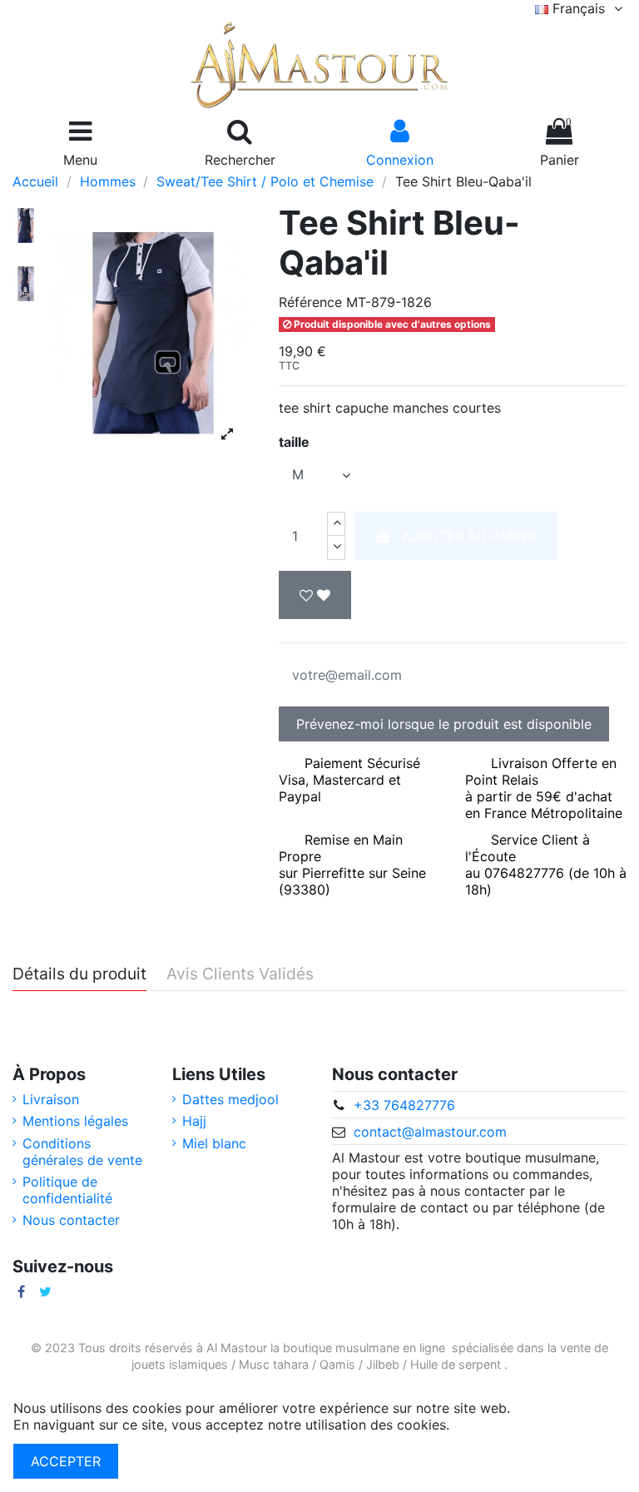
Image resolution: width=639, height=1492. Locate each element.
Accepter (66, 1461)
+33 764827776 (404, 1105)
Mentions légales (75, 1121)
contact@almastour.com (430, 1131)
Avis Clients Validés (240, 974)
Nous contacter (71, 1220)
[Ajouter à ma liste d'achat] (315, 595)
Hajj (194, 1121)
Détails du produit (79, 974)
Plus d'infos (489, 1424)
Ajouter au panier (469, 536)
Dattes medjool (230, 1099)
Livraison (50, 1099)
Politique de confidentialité (67, 1190)
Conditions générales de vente (82, 1151)
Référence (310, 302)
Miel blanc (214, 1143)
